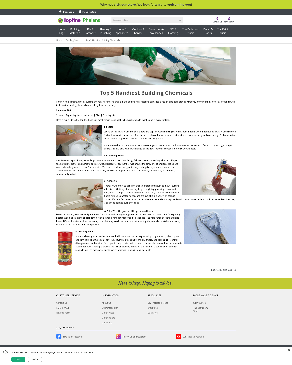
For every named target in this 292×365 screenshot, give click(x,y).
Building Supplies (74, 40)
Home (59, 40)
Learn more (88, 352)
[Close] (288, 349)
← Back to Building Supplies (222, 269)
